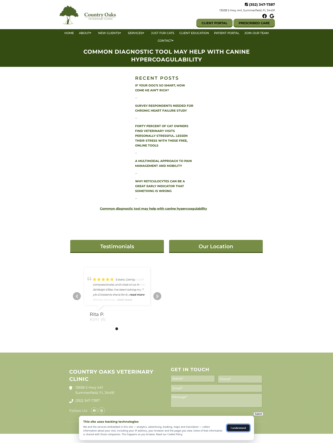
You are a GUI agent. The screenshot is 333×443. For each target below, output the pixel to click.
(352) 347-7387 (262, 4)
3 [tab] (116, 328)
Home (69, 33)
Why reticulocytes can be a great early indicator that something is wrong (160, 186)
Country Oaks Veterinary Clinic (111, 375)
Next (157, 296)
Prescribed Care (254, 23)
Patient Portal (226, 33)
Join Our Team (256, 33)
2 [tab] (111, 328)
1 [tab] (106, 328)
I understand (238, 428)
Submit (258, 414)
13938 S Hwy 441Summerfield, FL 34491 (94, 390)
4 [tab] (122, 328)
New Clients (108, 33)
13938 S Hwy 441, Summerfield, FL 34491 (247, 10)
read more (124, 299)
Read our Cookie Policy (169, 434)
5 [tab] (127, 328)
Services (135, 33)
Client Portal (214, 23)
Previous (77, 296)
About (84, 33)
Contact (165, 40)
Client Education (194, 33)
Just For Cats (162, 33)
